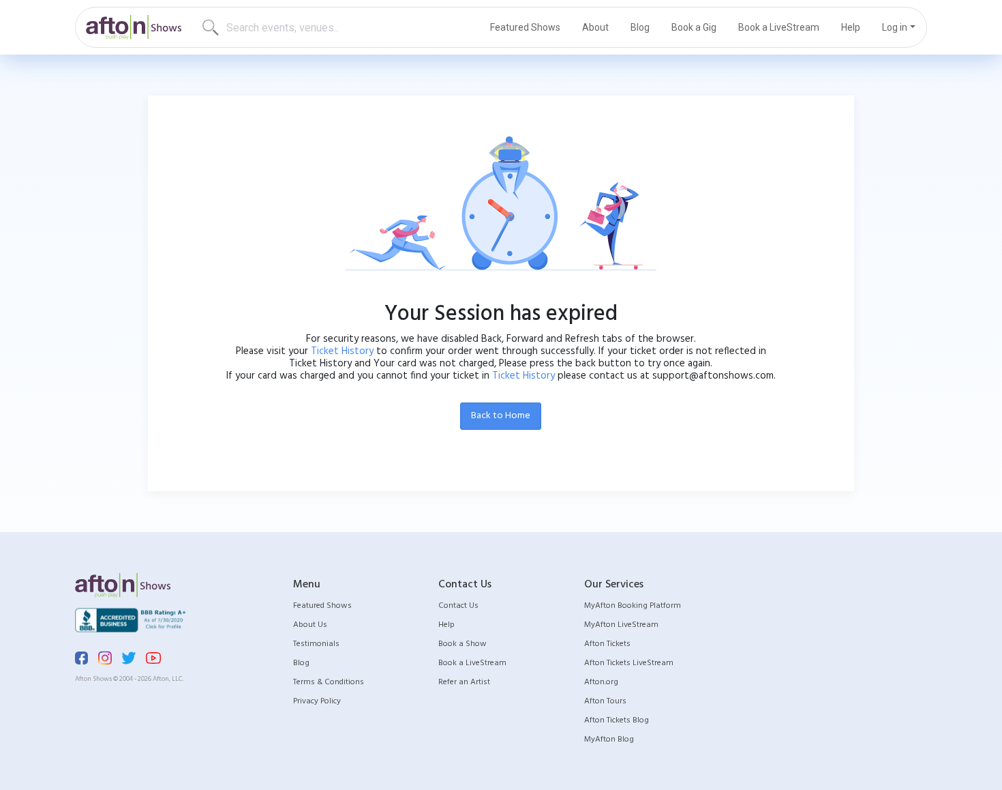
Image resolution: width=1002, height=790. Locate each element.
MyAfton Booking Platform (632, 606)
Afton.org (601, 682)
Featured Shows (525, 27)
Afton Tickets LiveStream (628, 663)
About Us (310, 625)
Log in (894, 27)
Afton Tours (605, 701)
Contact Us (458, 606)
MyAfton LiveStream (621, 625)
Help (850, 27)
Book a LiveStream (778, 27)
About (595, 27)
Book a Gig (693, 27)
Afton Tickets (607, 644)
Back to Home (500, 416)
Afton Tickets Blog (616, 720)
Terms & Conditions (328, 682)
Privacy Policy (317, 701)
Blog (640, 27)
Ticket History (342, 351)
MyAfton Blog (609, 739)
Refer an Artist (464, 682)
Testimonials (316, 644)
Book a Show (462, 644)
